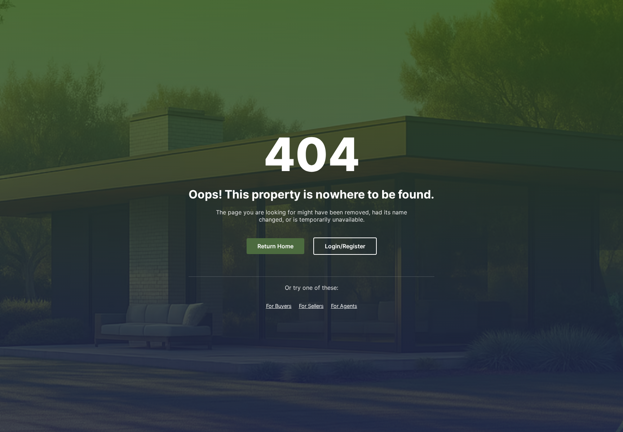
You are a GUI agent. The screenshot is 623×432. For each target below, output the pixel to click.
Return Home (275, 246)
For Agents (344, 306)
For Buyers (279, 306)
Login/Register (345, 246)
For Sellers (311, 306)
